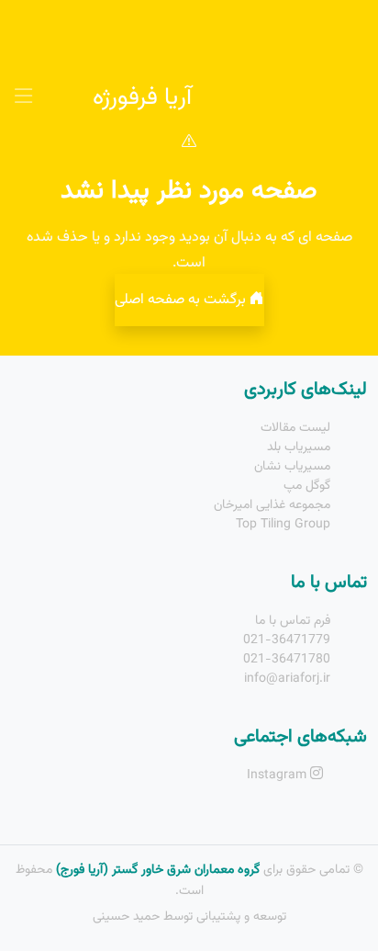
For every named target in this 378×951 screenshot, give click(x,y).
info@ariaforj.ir (287, 679)
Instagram (278, 775)
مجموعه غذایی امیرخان (272, 505)
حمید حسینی (126, 917)
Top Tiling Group (283, 525)
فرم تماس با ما (292, 621)
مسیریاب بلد (298, 447)
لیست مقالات (295, 428)
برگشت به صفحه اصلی (182, 300)
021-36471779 (286, 640)
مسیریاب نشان (292, 467)
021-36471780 (286, 660)
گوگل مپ (307, 486)
